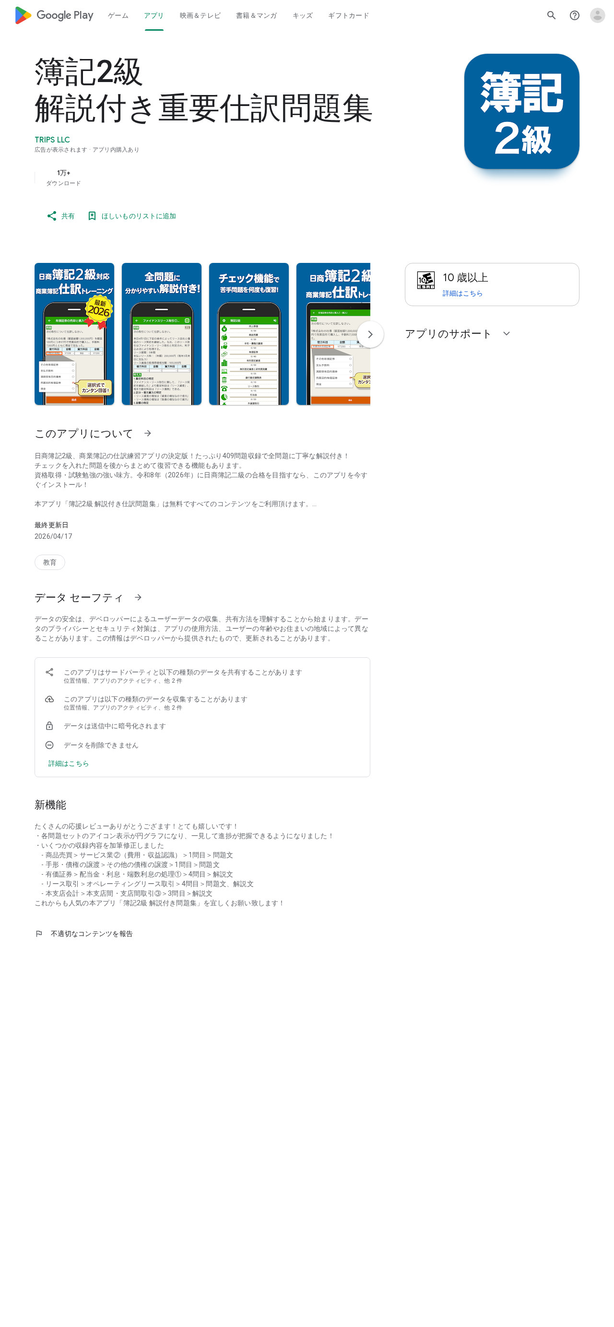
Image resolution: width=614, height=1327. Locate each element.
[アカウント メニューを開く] (597, 15)
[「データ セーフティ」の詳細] (138, 597)
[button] (74, 334)
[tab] (118, 15)
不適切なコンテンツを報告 (84, 933)
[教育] (50, 562)
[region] (226, 177)
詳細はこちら (463, 293)
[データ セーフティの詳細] (69, 763)
